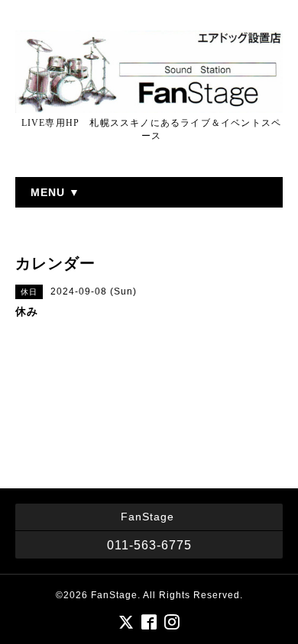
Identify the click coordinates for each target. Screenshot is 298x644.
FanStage (114, 595)
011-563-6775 (149, 545)
